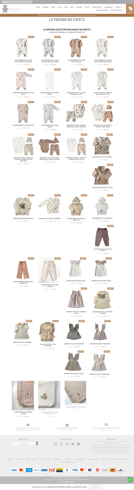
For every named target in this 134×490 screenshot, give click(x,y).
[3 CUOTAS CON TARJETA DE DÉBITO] (106, 425)
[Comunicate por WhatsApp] (130, 479)
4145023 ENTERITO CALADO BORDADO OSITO (76, 93)
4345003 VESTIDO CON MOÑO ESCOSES (103, 312)
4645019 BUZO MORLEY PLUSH (103, 187)
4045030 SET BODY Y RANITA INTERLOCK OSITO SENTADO (76, 126)
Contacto (118, 7)
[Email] (78, 444)
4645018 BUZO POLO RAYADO (102, 157)
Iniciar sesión (72, 2)
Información (108, 7)
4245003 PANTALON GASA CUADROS (49, 285)
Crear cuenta (64, 2)
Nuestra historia (116, 10)
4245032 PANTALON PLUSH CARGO (103, 249)
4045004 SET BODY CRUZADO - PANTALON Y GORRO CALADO (50, 158)
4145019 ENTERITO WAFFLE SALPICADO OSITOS (103, 93)
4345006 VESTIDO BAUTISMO (76, 281)
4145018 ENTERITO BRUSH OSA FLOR (23, 93)
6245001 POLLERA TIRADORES (74, 344)
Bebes (53, 7)
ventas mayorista (102, 10)
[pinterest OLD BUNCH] (73, 444)
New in (38, 7)
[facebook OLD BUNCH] (61, 444)
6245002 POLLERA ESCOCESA (73, 373)
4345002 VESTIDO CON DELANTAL (48, 345)
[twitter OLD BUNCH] (67, 444)
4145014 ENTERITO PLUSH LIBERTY (50, 126)
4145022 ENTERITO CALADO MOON (49, 93)
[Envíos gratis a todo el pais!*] (28, 425)
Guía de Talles (96, 7)
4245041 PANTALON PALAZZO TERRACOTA (23, 282)
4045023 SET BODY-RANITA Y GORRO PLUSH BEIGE (102, 126)
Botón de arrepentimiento (83, 479)
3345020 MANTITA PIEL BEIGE (76, 407)
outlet (87, 7)
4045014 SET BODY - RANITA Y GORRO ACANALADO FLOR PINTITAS (23, 159)
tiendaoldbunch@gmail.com (111, 443)
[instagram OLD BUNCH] (55, 444)
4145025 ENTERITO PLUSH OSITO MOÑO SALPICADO (23, 61)
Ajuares (45, 7)
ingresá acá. (73, 479)
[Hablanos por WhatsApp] (67, 425)
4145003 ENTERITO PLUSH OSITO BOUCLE (76, 61)
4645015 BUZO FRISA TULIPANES (50, 218)
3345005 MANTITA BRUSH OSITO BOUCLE (49, 412)
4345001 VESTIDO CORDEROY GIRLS (76, 312)
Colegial (79, 7)
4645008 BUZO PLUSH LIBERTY (103, 218)
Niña (65, 7)
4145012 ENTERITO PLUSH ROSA (23, 125)
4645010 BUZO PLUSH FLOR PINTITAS (76, 219)
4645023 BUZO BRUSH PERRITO (23, 218)
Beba (60, 7)
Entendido (96, 487)
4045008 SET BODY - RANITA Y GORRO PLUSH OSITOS (76, 158)
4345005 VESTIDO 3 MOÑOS (22, 342)
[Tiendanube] (67, 482)
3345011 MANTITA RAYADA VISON (23, 412)
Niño (71, 7)
